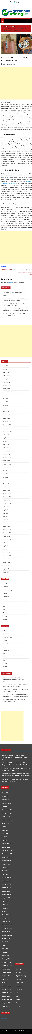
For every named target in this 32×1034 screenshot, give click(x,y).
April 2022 (5, 519)
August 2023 (6, 467)
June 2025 (5, 401)
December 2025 (7, 382)
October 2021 (6, 536)
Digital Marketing (7, 590)
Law (4, 606)
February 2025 (6, 415)
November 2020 (7, 559)
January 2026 (6, 379)
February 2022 (6, 523)
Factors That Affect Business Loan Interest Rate (25, 272)
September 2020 (7, 565)
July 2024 (5, 438)
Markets (5, 612)
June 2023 (5, 474)
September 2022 (7, 503)
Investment (6, 603)
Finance (5, 593)
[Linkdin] (18, 2)
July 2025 (5, 398)
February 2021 (6, 552)
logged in (10, 282)
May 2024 (5, 441)
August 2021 (6, 542)
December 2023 (7, 454)
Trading (5, 619)
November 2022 (7, 496)
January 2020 (6, 572)
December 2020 (7, 555)
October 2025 (6, 388)
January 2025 (6, 418)
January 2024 (6, 451)
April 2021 (5, 549)
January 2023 (6, 490)
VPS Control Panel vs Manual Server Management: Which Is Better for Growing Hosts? (14, 294)
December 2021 (7, 529)
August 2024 (6, 434)
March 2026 (6, 372)
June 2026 (5, 365)
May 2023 (5, 477)
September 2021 (7, 539)
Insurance (5, 599)
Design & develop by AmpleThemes (21, 1030)
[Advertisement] (16, 83)
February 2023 (6, 487)
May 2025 (5, 405)
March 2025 (6, 411)
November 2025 (7, 385)
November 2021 (7, 532)
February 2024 (6, 447)
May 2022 (5, 516)
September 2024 (7, 431)
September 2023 (7, 464)
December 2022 (7, 493)
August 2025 (6, 395)
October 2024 (6, 428)
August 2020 (6, 569)
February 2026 (6, 375)
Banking (5, 583)
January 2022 (6, 526)
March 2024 (6, 444)
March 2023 (6, 483)
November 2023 (7, 457)
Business (3, 266)
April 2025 (5, 408)
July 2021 (5, 546)
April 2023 (5, 480)
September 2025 (7, 392)
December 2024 (7, 421)
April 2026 (5, 369)
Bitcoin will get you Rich (8, 269)
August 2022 (6, 506)
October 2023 (6, 460)
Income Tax (6, 596)
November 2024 (7, 424)
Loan (4, 609)
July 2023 (5, 470)
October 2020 (6, 562)
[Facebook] (12, 2)
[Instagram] (16, 2)
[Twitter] (14, 2)
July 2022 (5, 510)
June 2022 (5, 513)
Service (5, 616)
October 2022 (6, 500)
